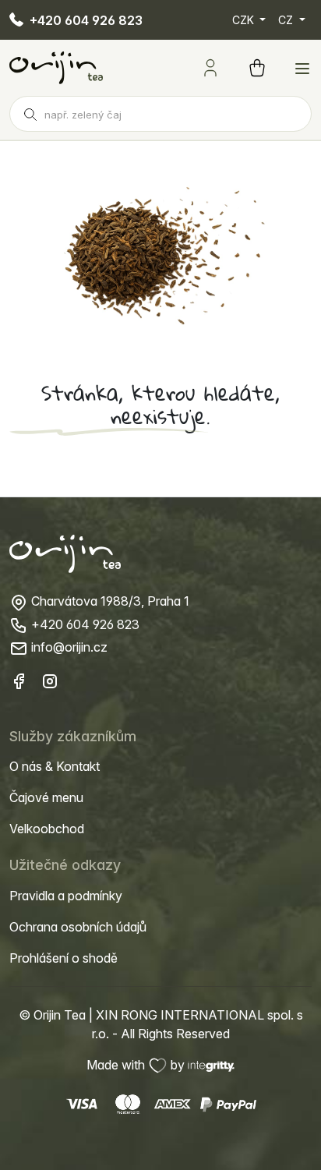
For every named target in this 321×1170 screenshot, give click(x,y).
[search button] (30, 113)
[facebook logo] (18, 680)
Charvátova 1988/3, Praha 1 (108, 601)
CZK (244, 20)
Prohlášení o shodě (63, 958)
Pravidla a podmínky (65, 895)
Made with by (137, 1065)
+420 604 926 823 (84, 20)
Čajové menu (46, 797)
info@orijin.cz (68, 647)
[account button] (210, 68)
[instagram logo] (50, 680)
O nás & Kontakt (54, 766)
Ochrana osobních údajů (77, 927)
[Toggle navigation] (302, 68)
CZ (287, 20)
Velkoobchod (46, 828)
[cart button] (257, 68)
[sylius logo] (56, 67)
